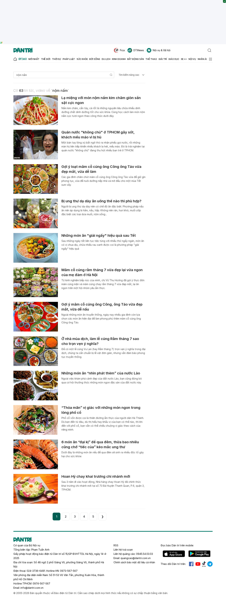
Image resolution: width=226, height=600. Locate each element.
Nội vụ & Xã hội (161, 50)
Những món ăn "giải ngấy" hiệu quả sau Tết (98, 235)
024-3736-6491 (36, 570)
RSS (116, 545)
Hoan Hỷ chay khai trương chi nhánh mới (95, 476)
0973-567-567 (69, 570)
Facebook (191, 564)
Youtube (198, 564)
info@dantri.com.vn (31, 587)
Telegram (210, 564)
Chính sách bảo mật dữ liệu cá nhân (134, 562)
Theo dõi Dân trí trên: (173, 563)
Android (199, 553)
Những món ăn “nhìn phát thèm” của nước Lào (100, 373)
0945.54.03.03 (144, 553)
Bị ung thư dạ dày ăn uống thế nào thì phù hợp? (101, 201)
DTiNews (138, 50)
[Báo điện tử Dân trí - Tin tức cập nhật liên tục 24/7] (22, 50)
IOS (174, 553)
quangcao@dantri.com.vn (136, 558)
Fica (122, 50)
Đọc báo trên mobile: (177, 545)
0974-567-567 (41, 583)
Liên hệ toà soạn (123, 549)
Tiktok (204, 564)
